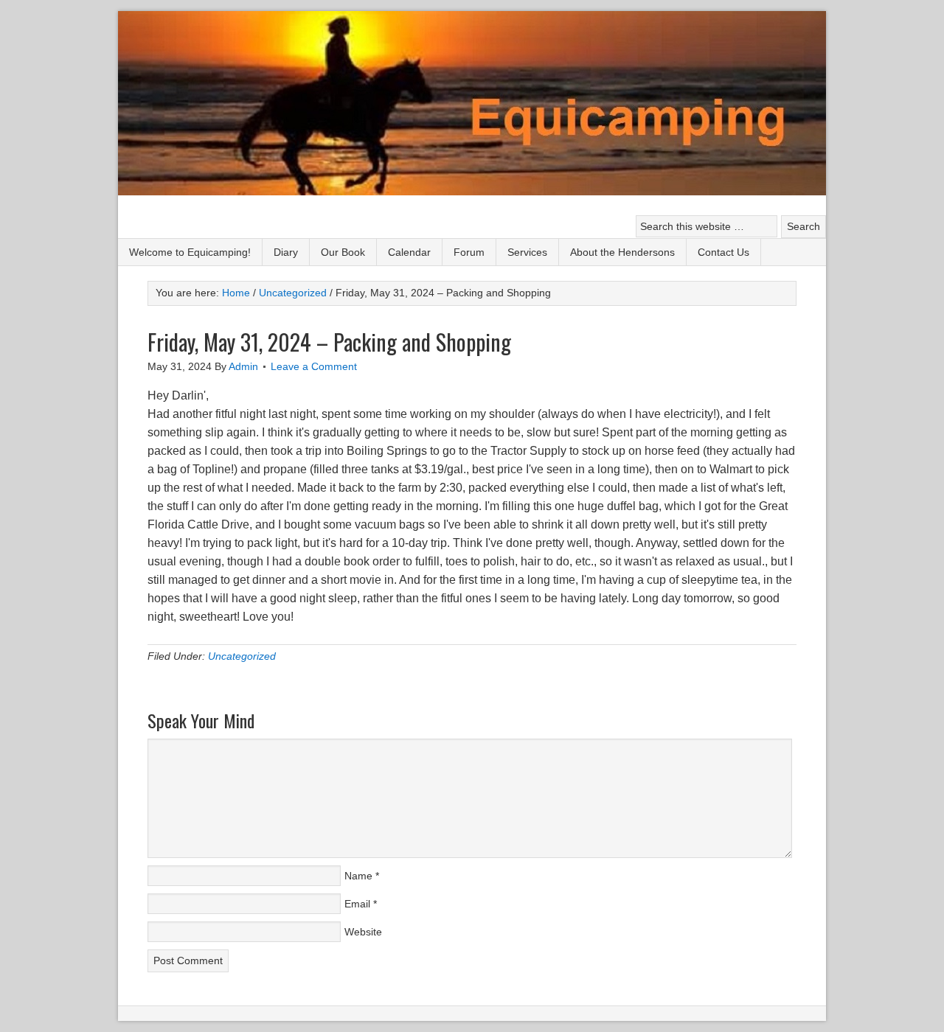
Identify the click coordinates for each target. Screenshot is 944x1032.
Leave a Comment (314, 366)
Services (527, 252)
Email (357, 904)
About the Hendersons (622, 252)
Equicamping (472, 105)
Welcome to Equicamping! (190, 252)
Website (363, 932)
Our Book (343, 252)
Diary (286, 252)
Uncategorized (242, 656)
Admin (243, 366)
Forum (469, 252)
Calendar (409, 252)
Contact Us (723, 252)
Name (358, 876)
